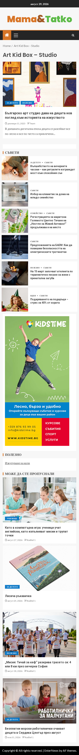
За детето (12, 103)
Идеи (33, 296)
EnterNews (51, 750)
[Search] (73, 35)
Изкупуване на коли (17, 463)
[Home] (7, 35)
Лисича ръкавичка (18, 596)
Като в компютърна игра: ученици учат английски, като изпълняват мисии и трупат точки (36, 531)
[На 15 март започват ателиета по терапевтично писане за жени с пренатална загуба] (15, 273)
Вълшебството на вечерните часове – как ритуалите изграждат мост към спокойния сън (52, 169)
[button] (15, 35)
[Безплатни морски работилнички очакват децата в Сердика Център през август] (39, 701)
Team (32, 123)
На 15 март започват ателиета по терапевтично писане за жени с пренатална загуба (51, 275)
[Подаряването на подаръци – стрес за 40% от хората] (15, 300)
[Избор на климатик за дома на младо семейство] (15, 194)
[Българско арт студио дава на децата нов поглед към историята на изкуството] (39, 84)
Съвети (48, 162)
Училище (12, 518)
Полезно (27, 103)
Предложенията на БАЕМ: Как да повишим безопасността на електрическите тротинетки (51, 248)
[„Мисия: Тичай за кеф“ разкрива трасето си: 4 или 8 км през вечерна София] (39, 634)
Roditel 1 (31, 540)
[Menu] (15, 35)
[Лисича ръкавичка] (39, 568)
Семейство (36, 213)
